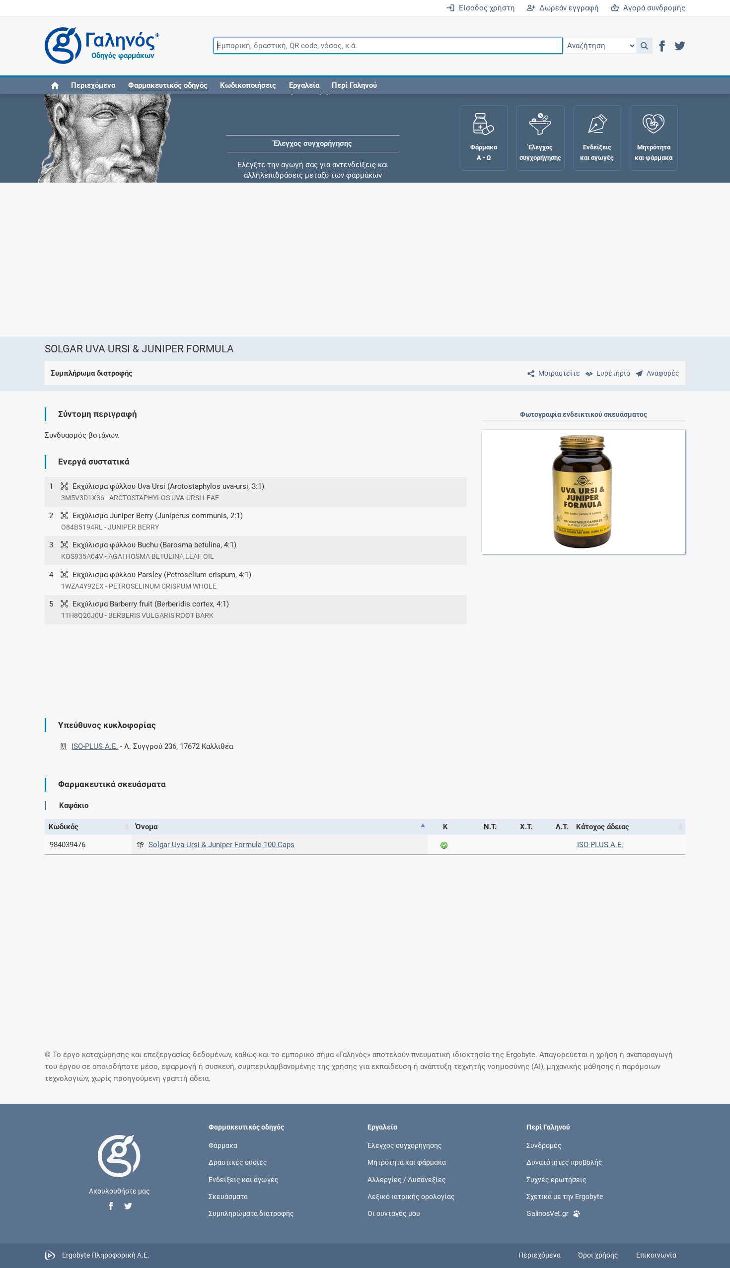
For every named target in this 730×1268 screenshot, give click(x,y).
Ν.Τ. (490, 826)
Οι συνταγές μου (393, 1213)
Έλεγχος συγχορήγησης (313, 124)
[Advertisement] (335, 259)
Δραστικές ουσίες (238, 1162)
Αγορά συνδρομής (652, 7)
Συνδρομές (544, 1145)
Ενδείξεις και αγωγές (244, 1179)
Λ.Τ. (562, 826)
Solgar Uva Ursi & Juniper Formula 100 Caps (221, 844)
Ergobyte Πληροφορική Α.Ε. (105, 1255)
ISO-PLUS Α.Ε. (95, 746)
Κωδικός (63, 826)
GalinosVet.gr (547, 1213)
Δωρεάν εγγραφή (567, 7)
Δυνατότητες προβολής (564, 1162)
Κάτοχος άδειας (602, 826)
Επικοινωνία (656, 1255)
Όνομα (146, 826)
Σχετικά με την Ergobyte (564, 1196)
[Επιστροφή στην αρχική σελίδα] (119, 1166)
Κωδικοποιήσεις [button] (248, 85)
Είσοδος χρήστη (485, 7)
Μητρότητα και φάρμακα (406, 1162)
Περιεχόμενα (93, 85)
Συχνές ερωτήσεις (556, 1179)
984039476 (67, 844)
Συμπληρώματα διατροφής (251, 1213)
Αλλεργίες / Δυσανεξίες (406, 1179)
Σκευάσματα (228, 1196)
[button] (644, 46)
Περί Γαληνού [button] (354, 85)
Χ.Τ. (526, 826)
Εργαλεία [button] (304, 85)
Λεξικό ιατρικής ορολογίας (411, 1196)
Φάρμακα (223, 1145)
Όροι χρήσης (598, 1255)
